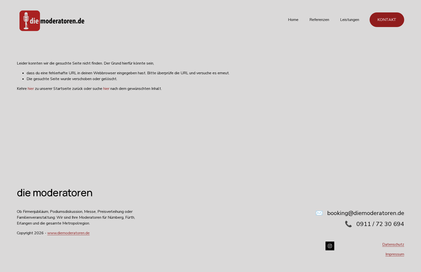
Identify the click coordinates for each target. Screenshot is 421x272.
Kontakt (386, 19)
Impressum (394, 254)
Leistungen (349, 19)
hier (31, 88)
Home (293, 19)
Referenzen (319, 19)
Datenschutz (393, 244)
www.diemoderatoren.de (68, 233)
